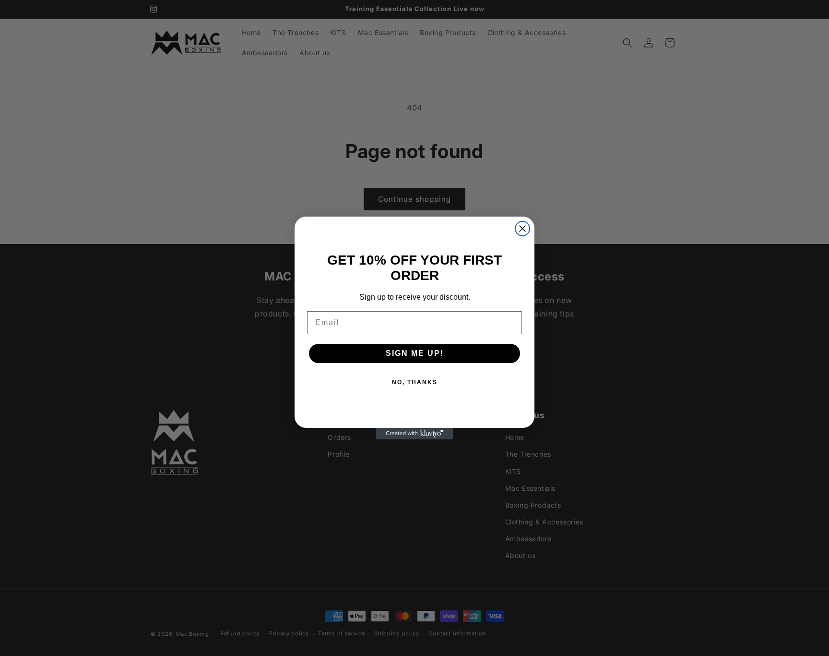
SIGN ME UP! (415, 353)
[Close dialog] (522, 228)
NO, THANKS (415, 382)
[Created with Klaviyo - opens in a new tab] (414, 433)
